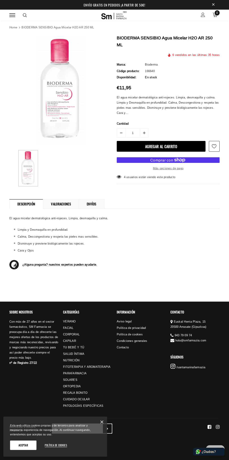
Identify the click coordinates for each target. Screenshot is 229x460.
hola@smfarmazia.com (190, 340)
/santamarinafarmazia (190, 367)
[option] (60, 89)
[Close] (102, 423)
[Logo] (114, 14)
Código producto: (128, 71)
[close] (213, 5)
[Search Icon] (25, 15)
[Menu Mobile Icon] (12, 15)
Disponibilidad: (126, 77)
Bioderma (151, 64)
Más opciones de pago (168, 168)
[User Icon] (203, 15)
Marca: (121, 64)
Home (13, 27)
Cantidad (123, 123)
